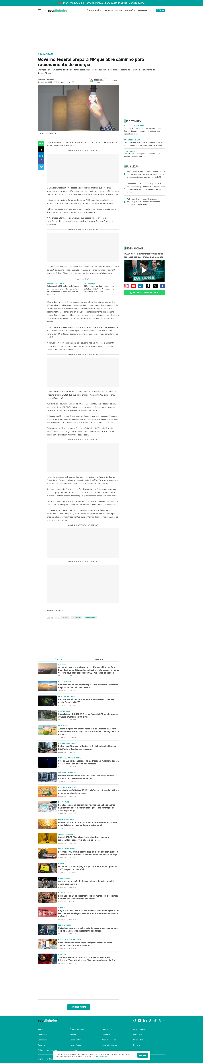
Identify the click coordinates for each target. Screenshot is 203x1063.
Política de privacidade (47, 1050)
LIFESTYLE (142, 10)
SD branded (138, 1040)
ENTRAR (160, 10)
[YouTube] (139, 1020)
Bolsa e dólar (107, 1029)
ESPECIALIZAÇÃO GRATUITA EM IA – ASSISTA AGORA (120, 3)
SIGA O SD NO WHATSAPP (146, 292)
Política (73, 1034)
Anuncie (41, 1045)
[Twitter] (160, 1020)
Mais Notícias (78, 1007)
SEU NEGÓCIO (130, 10)
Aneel (65, 618)
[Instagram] (134, 1020)
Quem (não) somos (109, 1045)
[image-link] (47, 668)
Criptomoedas (139, 1029)
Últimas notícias (77, 1029)
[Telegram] (154, 1020)
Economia (76, 618)
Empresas (42, 1034)
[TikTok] (149, 1020)
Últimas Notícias (94, 10)
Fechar (142, 1055)
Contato (136, 1045)
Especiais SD (75, 1040)
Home (40, 1029)
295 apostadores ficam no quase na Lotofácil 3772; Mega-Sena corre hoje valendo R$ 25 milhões (100, 289)
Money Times (75, 1045)
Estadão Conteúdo (46, 79)
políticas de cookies (101, 1056)
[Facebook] (164, 1020)
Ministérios (90, 618)
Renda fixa (137, 1034)
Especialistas (43, 1040)
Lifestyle (73, 1050)
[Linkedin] (145, 1020)
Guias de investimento (111, 1040)
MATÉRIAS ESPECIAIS (113, 10)
